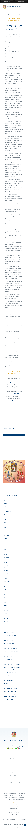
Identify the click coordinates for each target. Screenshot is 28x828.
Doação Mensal (21, 1)
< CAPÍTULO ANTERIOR (13, 18)
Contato (14, 772)
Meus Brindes (7, 1)
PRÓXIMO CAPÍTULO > (14, 20)
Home (14, 755)
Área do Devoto (14, 758)
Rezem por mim (14, 775)
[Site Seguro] (14, 748)
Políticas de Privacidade (14, 782)
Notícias (14, 768)
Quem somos (14, 762)
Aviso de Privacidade (14, 779)
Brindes (14, 765)
